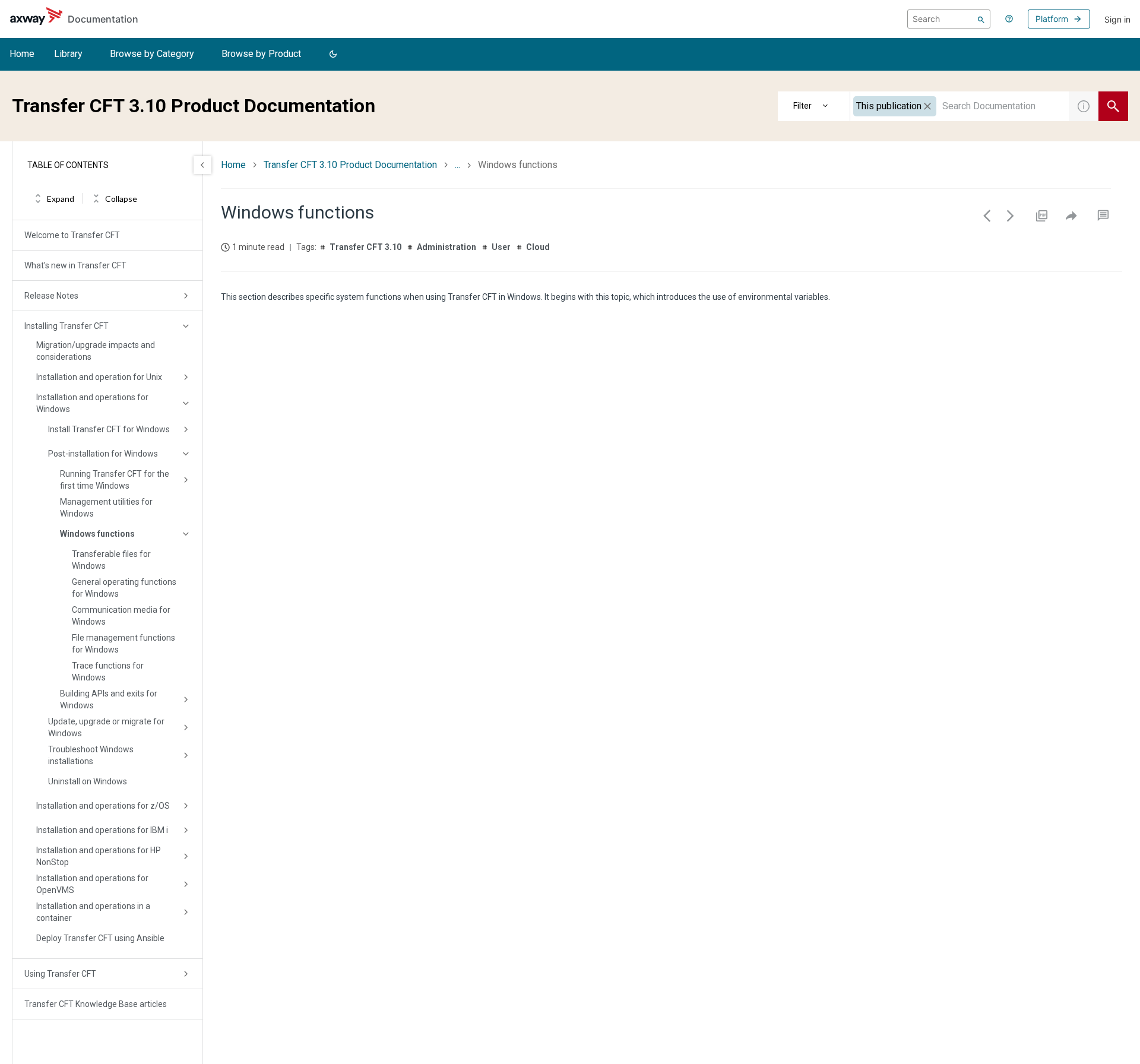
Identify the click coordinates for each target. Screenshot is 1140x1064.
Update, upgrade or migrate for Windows (106, 727)
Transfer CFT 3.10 (365, 247)
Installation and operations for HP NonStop (98, 856)
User (501, 247)
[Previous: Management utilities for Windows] (987, 215)
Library (68, 53)
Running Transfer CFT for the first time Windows (114, 479)
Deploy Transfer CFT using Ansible (100, 938)
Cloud (538, 247)
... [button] (457, 164)
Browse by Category (152, 53)
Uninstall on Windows (87, 781)
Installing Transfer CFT (66, 326)
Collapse (121, 199)
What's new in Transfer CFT (75, 265)
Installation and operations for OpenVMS (92, 884)
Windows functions (97, 534)
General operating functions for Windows (124, 587)
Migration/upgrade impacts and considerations (95, 351)
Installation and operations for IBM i (102, 830)
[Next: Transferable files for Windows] (1010, 215)
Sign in (1117, 19)
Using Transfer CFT (60, 973)
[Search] (981, 19)
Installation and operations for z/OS (103, 805)
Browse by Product (261, 53)
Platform (1052, 19)
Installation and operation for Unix (99, 377)
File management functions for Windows (123, 643)
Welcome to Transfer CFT (72, 235)
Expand (60, 199)
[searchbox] (948, 19)
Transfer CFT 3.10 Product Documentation (350, 164)
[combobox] (959, 106)
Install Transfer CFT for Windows (109, 429)
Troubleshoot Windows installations (91, 755)
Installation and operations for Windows (92, 403)
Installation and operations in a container (93, 912)
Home (22, 53)
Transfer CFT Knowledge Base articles (95, 1004)
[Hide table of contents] (202, 165)
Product (814, 106)
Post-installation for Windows (103, 453)
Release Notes (51, 295)
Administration (446, 247)
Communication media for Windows (121, 615)
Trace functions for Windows (108, 671)
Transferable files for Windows (111, 560)
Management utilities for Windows (106, 507)
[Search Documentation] (1113, 106)
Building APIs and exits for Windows (108, 699)
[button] (333, 55)
